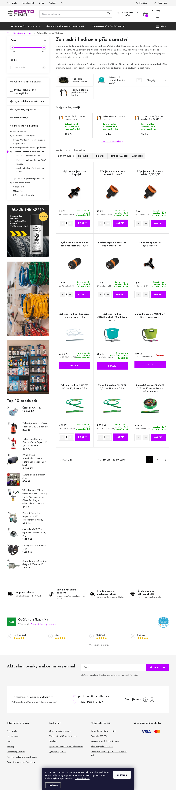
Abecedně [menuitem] (137, 156)
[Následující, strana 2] (157, 459)
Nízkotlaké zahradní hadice (28, 155)
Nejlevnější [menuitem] (84, 156)
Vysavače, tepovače (25, 109)
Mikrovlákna (18, 191)
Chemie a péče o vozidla (28, 81)
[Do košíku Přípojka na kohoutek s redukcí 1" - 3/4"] (120, 223)
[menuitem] (25, 26)
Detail (74, 365)
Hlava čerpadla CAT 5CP (102, 746)
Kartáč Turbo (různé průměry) (103, 730)
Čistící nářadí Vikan (21, 182)
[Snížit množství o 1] (62, 223)
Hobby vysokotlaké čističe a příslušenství (30, 147)
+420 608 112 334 (129, 14)
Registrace (162, 3)
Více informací (82, 778)
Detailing (53, 741)
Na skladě (30, 67)
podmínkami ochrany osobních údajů (122, 675)
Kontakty (52, 3)
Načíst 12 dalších (114, 459)
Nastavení (53, 785)
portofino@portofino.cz (93, 696)
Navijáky (20, 164)
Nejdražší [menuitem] (100, 156)
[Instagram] (152, 700)
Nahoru (67, 459)
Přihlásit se (158, 667)
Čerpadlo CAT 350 (99, 736)
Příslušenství (21, 117)
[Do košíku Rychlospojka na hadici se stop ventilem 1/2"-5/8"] (82, 294)
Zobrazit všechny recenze (43, 624)
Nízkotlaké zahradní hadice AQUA (31, 159)
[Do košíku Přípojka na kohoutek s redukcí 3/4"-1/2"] (158, 223)
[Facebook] (145, 700)
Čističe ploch (18, 186)
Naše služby (12, 3)
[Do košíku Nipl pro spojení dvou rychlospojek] (82, 223)
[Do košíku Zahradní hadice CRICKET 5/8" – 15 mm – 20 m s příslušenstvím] (158, 437)
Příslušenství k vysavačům (24, 135)
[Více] (161, 26)
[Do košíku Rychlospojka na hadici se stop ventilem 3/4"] (120, 294)
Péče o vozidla (19, 131)
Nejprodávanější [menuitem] (119, 156)
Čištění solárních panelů (23, 195)
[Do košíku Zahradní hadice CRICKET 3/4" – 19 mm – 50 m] (120, 437)
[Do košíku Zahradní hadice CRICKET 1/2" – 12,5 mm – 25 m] (82, 437)
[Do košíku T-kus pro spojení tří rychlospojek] (158, 294)
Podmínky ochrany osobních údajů (22, 757)
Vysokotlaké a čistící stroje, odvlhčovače (66, 746)
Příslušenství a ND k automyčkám (25, 91)
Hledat (108, 14)
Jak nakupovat (28, 3)
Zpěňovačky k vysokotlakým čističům (28, 178)
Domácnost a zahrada (26, 125)
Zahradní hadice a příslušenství (28, 151)
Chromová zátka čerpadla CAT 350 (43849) (109, 753)
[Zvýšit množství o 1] (70, 223)
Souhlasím (122, 774)
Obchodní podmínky (16, 751)
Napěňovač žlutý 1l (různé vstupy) (105, 741)
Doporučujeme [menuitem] (66, 156)
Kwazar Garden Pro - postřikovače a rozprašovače (29, 141)
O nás (41, 3)
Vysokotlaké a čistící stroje (29, 101)
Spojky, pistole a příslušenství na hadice (30, 170)
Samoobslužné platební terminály (21, 762)
